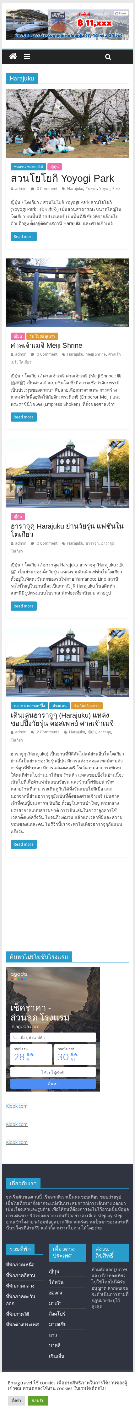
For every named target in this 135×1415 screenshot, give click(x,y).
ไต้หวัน (56, 1282)
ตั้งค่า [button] (16, 1400)
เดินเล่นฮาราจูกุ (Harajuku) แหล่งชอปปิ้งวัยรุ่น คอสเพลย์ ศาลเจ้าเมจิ (62, 719)
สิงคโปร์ (57, 1314)
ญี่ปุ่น (55, 166)
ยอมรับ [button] (38, 1400)
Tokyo (91, 188)
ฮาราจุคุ (107, 543)
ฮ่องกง (55, 1292)
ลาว (53, 1335)
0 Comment (46, 188)
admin (20, 188)
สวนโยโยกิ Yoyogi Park (62, 178)
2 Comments (47, 732)
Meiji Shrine (96, 354)
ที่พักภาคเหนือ (20, 1264)
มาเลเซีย (58, 1324)
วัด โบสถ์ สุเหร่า (42, 336)
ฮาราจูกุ (104, 732)
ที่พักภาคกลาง (20, 1285)
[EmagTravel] (13, 56)
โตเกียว (25, 362)
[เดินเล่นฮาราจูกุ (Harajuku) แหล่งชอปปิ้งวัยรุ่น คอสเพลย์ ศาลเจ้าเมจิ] (67, 631)
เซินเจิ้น (56, 1356)
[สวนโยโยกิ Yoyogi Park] (67, 92)
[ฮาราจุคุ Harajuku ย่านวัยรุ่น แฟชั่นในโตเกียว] (67, 442)
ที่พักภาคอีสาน (20, 1275)
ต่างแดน (59, 705)
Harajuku (75, 188)
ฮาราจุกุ (92, 543)
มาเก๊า (55, 1303)
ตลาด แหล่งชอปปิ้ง (29, 705)
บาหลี (55, 1345)
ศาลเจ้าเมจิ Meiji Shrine (46, 345)
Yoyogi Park (109, 188)
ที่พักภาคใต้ (17, 1314)
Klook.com (17, 1106)
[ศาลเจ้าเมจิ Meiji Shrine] (67, 262)
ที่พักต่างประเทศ (22, 1324)
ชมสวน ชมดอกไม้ (28, 166)
